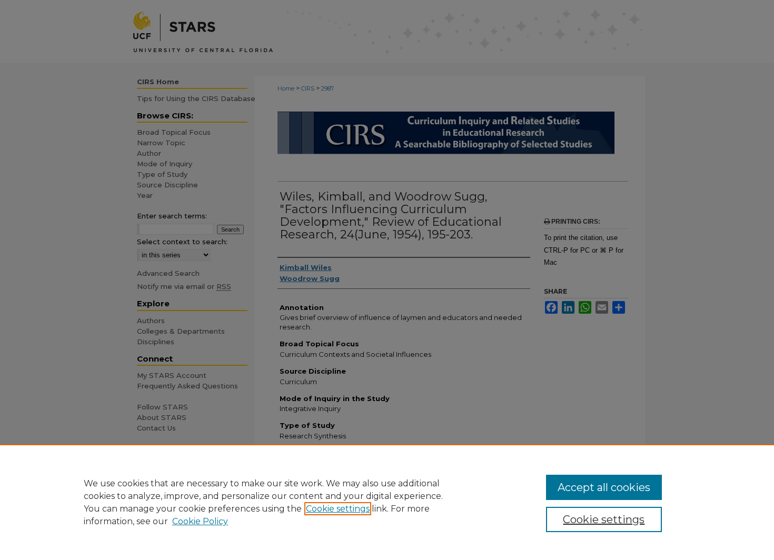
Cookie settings (338, 509)
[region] (387, 502)
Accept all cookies (604, 487)
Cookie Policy (200, 521)
